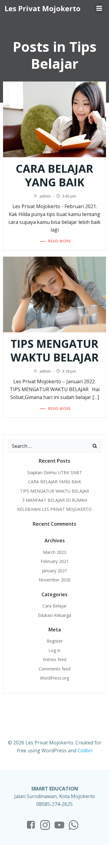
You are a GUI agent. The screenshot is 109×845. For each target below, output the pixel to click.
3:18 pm (69, 371)
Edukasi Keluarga (54, 615)
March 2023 (54, 552)
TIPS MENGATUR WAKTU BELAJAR (54, 491)
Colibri (85, 750)
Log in (54, 650)
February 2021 (55, 561)
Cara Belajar (54, 606)
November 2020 (55, 580)
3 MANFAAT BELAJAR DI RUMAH (54, 500)
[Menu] (99, 8)
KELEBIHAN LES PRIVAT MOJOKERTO (54, 509)
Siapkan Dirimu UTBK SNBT (54, 472)
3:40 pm (69, 196)
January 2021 (54, 571)
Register (55, 641)
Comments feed (55, 669)
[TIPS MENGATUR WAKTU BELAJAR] (54, 294)
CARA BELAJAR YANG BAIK (54, 481)
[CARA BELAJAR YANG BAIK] (54, 118)
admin (45, 196)
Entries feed (54, 659)
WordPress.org (54, 678)
